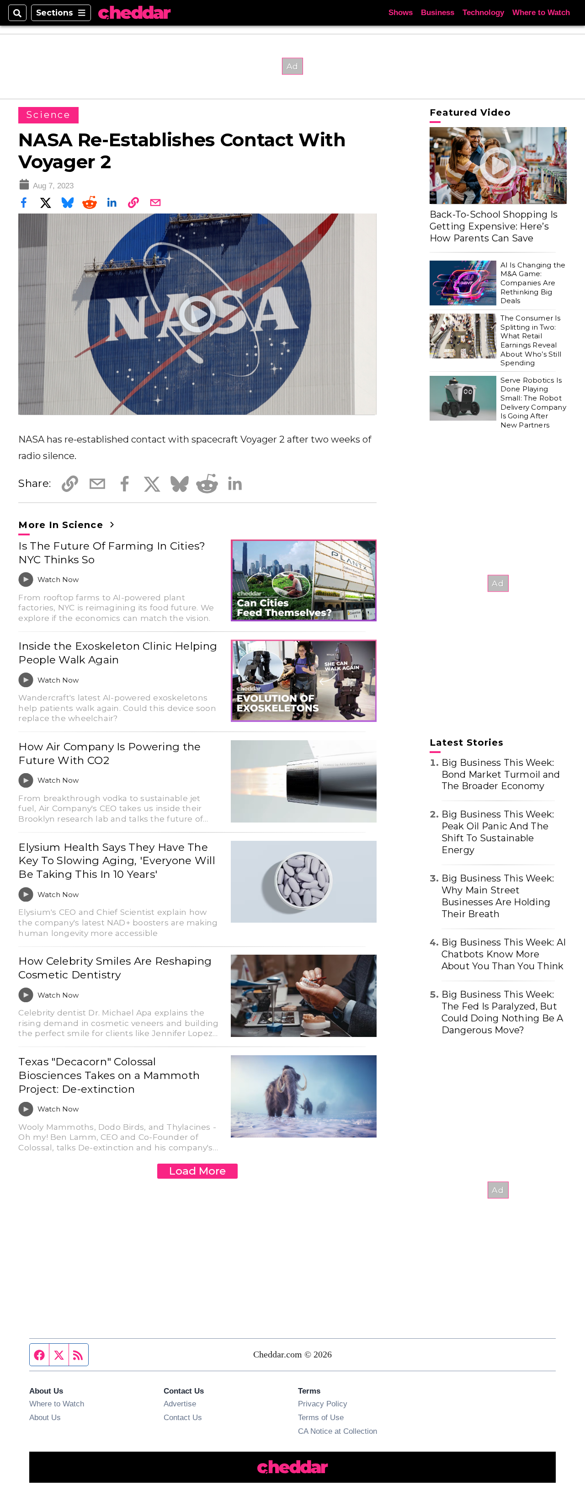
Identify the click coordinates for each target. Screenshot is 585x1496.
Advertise (180, 1403)
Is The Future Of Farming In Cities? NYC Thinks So (111, 553)
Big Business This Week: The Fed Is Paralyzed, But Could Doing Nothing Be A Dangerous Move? (502, 1012)
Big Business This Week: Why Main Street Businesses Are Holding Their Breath (497, 896)
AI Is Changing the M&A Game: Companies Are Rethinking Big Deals (532, 283)
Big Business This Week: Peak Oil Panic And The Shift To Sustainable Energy (497, 832)
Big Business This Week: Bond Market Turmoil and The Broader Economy (500, 774)
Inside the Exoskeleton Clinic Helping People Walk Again (117, 653)
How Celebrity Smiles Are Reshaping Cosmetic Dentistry (115, 968)
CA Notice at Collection (337, 1431)
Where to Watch (541, 12)
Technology (483, 12)
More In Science (62, 524)
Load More (197, 1171)
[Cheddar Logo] (134, 13)
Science (48, 114)
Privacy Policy (322, 1403)
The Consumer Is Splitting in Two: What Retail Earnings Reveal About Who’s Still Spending (530, 340)
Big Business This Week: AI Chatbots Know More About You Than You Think (503, 954)
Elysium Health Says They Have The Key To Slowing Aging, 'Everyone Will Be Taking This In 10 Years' (116, 861)
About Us (45, 1417)
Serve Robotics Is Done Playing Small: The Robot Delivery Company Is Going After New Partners (533, 402)
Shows (400, 12)
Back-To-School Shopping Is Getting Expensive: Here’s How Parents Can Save (494, 226)
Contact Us (183, 1417)
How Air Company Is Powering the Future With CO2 (109, 753)
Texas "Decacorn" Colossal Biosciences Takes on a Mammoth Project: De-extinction (109, 1075)
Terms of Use (321, 1417)
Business (437, 12)
